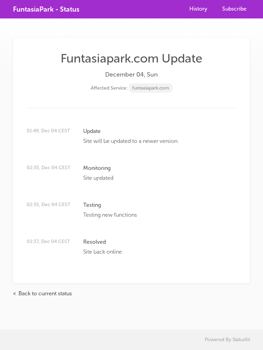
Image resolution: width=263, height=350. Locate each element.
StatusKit (241, 339)
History (198, 8)
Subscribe (234, 8)
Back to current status (44, 293)
